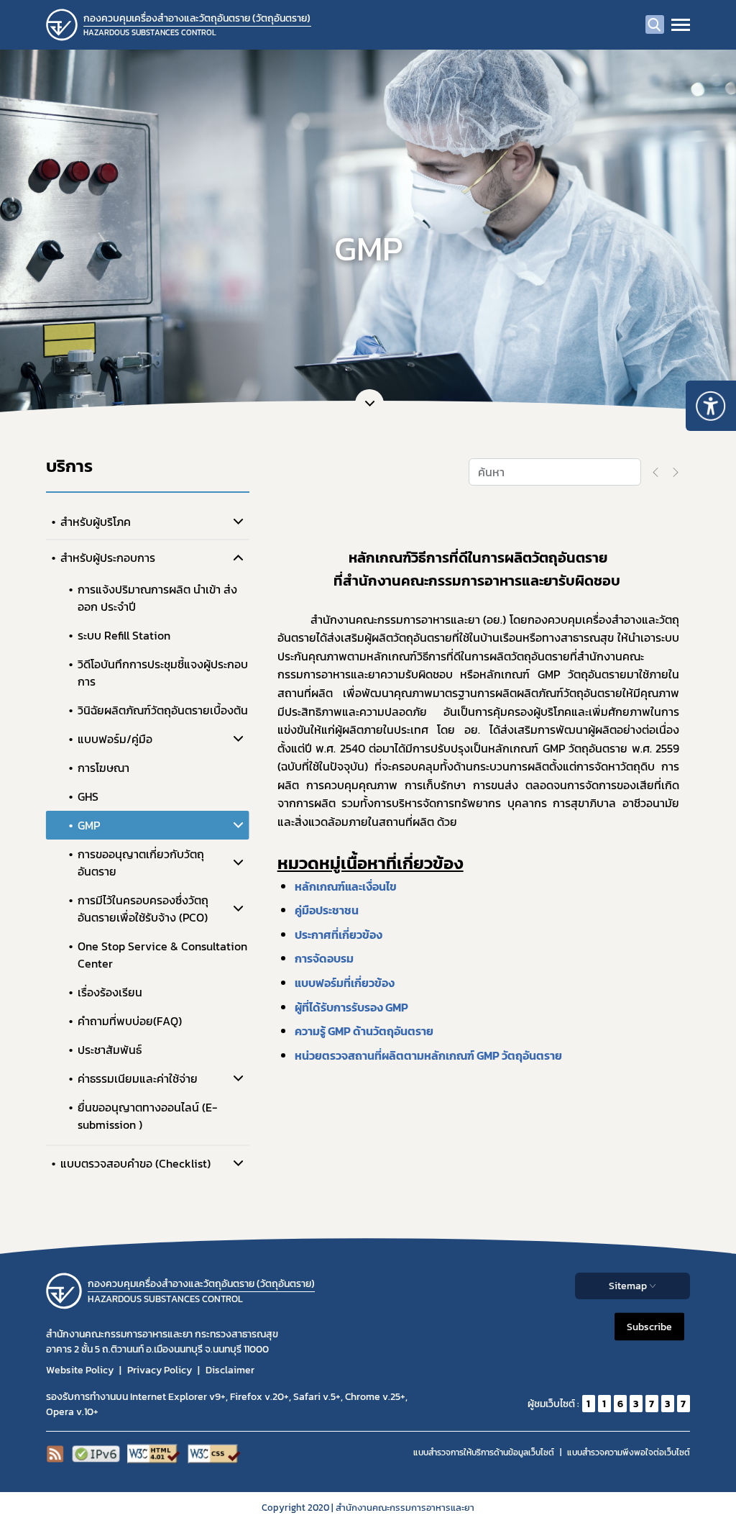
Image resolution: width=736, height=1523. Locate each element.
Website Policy (80, 1370)
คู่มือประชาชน (327, 910)
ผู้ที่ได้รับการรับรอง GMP (351, 1007)
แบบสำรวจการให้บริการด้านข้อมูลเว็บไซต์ (483, 1452)
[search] (655, 24)
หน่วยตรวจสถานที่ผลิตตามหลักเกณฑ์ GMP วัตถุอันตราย (428, 1055)
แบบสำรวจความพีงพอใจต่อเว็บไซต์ (628, 1452)
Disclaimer (230, 1370)
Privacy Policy (159, 1370)
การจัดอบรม (324, 958)
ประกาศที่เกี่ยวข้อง (338, 934)
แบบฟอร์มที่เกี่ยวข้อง (345, 982)
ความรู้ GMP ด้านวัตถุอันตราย (364, 1031)
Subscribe (649, 1327)
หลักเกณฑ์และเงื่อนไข (346, 886)
